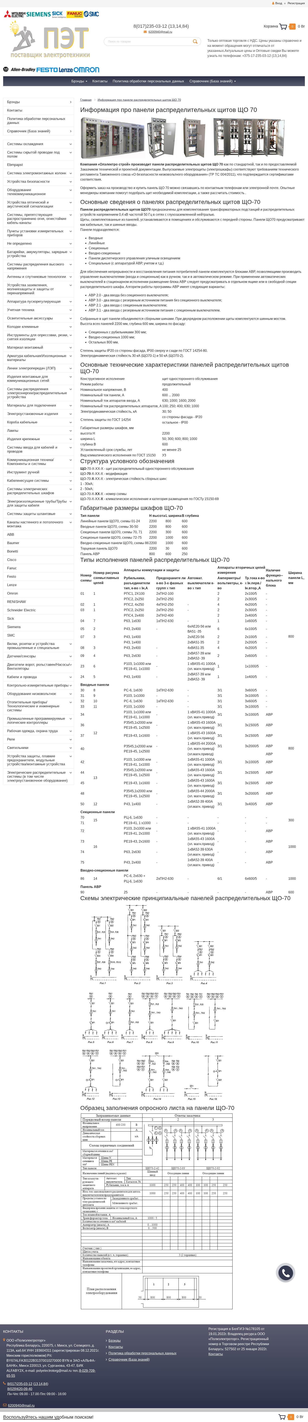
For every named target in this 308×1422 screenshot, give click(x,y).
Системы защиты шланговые (31, 514)
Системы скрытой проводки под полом (33, 154)
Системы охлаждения (25, 144)
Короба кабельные (22, 422)
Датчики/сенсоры (21, 656)
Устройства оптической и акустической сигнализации (30, 204)
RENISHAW (16, 602)
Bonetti (12, 551)
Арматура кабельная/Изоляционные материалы (36, 358)
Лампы (12, 431)
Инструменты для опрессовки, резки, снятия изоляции (37, 337)
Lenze (12, 585)
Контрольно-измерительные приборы (38, 685)
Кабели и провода (22, 677)
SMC (11, 635)
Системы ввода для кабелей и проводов (32, 449)
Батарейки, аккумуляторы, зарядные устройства (37, 254)
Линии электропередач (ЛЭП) (31, 368)
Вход (278, 3)
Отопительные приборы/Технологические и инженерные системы (33, 706)
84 (184, 26)
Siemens (14, 627)
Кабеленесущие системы (28, 481)
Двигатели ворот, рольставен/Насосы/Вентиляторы (38, 667)
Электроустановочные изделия (32, 414)
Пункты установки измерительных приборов (35, 233)
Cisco (11, 560)
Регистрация (296, 3)
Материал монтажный (25, 347)
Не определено (19, 244)
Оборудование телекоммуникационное (26, 192)
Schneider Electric (21, 610)
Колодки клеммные (23, 327)
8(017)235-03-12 (150, 26)
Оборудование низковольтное (31, 694)
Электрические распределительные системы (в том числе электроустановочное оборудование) (37, 777)
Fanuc (12, 568)
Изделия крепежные (23, 439)
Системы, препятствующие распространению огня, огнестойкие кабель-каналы (36, 219)
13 (172, 26)
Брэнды (13, 102)
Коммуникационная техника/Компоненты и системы (30, 462)
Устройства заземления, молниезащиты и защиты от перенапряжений (30, 289)
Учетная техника (20, 310)
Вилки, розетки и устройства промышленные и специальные (33, 646)
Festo (11, 577)
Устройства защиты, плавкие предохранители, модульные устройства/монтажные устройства (36, 760)
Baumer (13, 543)
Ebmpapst (15, 165)
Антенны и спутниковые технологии (36, 277)
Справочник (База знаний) (28, 131)
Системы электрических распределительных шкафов (30, 491)
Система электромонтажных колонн (36, 173)
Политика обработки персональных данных (36, 121)
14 (178, 26)
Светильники (17, 748)
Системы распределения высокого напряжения (35, 266)
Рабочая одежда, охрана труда (32, 731)
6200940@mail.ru (160, 31)
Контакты (14, 110)
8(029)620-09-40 (19, 1389)
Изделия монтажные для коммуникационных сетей (28, 379)
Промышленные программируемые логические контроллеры (36, 721)
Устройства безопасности (28, 182)
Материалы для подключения (31, 405)
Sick (10, 619)
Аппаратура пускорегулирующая (34, 301)
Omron (12, 593)
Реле (11, 739)
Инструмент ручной (23, 472)
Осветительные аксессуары (30, 318)
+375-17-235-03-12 (256, 56)
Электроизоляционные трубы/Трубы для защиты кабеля (37, 503)
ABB (10, 535)
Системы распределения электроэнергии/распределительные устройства (37, 393)
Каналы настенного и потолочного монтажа (35, 524)
